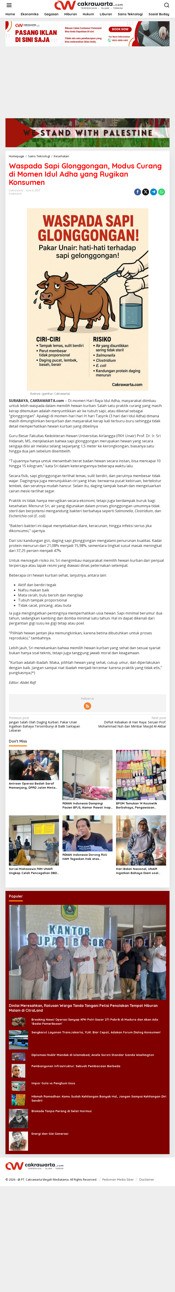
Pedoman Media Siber (118, 1179)
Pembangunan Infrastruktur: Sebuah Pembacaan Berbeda (75, 1066)
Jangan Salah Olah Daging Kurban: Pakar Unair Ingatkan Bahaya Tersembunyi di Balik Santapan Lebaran (44, 724)
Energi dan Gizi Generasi (49, 1133)
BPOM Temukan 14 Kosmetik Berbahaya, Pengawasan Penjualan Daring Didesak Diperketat (136, 805)
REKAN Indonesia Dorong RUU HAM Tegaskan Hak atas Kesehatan (84, 857)
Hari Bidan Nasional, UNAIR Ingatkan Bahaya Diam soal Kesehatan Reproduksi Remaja (139, 871)
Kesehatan (15, 193)
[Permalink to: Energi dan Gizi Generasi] (18, 1141)
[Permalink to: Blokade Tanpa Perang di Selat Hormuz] (18, 1118)
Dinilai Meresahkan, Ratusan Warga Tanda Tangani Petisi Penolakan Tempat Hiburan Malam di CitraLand (83, 1008)
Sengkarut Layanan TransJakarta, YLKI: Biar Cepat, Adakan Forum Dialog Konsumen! (95, 1032)
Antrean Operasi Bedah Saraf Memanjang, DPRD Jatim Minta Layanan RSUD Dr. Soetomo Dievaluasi (32, 786)
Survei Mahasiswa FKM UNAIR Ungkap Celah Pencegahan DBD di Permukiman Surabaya (33, 871)
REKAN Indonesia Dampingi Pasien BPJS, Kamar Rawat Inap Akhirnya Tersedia (86, 805)
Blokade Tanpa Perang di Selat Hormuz (61, 1111)
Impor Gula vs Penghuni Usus (53, 1083)
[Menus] (9, 5)
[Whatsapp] (161, 192)
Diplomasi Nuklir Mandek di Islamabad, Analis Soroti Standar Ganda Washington (92, 1055)
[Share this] (137, 192)
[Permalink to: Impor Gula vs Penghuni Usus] (18, 1085)
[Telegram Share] (153, 192)
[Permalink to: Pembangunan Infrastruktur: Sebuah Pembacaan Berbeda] (18, 1070)
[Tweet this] (145, 192)
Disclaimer (146, 1179)
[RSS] (87, 706)
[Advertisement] (87, 81)
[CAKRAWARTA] (88, 5)
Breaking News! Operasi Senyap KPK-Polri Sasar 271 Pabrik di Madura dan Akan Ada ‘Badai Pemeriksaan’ (94, 1021)
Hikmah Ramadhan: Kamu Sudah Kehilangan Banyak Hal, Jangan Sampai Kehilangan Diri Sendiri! (98, 1098)
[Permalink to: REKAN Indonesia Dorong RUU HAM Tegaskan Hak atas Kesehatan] (87, 833)
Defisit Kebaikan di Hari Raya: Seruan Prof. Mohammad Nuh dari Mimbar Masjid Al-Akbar (132, 722)
